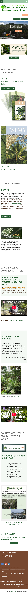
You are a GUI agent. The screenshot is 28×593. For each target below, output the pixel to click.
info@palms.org (12, 552)
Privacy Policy (17, 586)
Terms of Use (24, 586)
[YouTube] (6, 564)
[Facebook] (2, 564)
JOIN (24, 19)
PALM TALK (16, 396)
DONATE (16, 19)
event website (12, 250)
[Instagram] (9, 564)
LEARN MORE (14, 57)
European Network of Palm (8, 573)
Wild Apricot (14, 591)
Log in (25, 14)
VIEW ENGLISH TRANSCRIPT (17, 320)
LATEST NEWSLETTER (14, 522)
